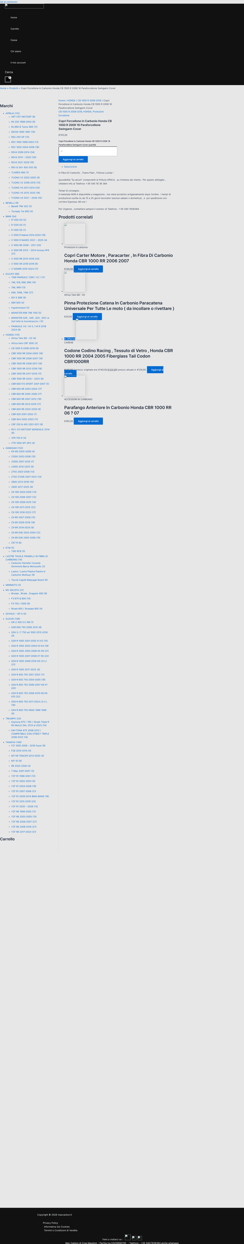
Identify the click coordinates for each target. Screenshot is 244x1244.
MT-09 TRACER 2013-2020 (27, 755)
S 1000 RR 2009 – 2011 (26, 245)
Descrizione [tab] (70, 166)
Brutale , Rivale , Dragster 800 (29, 593)
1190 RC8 (18, 551)
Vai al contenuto (8, 1)
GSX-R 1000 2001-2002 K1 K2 (29, 640)
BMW (11, 216)
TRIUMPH (13, 718)
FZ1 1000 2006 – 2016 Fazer (28, 745)
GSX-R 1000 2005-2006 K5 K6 (30, 650)
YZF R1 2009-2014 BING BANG (30, 796)
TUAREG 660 (20, 172)
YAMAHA (14, 742)
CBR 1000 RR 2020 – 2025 (27, 378)
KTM (10, 547)
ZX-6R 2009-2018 (23, 522)
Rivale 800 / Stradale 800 (27, 608)
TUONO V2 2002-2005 (25, 177)
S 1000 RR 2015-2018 (25, 258)
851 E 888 (18, 297)
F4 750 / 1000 (20, 603)
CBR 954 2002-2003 (24, 419)
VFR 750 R (18, 437)
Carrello (15, 28)
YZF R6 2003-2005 (24, 816)
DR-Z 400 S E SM (22, 622)
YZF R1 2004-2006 (23, 786)
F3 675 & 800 (21, 598)
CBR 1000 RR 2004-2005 (27, 353)
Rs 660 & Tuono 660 (24, 126)
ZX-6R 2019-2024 (22, 527)
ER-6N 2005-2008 (23, 451)
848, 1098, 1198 (22, 292)
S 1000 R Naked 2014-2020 (28, 235)
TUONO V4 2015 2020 (25, 192)
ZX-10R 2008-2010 (23, 502)
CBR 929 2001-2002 (24, 414)
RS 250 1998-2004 (23, 121)
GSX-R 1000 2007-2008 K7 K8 (30, 656)
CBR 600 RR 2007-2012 (26, 399)
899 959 (17, 302)
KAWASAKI (14, 448)
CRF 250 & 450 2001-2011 (27, 424)
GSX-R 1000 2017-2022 (25, 669)
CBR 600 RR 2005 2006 (26, 394)
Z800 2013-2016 (22, 481)
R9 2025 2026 (21, 765)
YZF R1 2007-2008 (23, 791)
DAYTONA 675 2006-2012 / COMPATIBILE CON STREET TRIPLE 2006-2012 (30, 734)
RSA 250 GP (20, 137)
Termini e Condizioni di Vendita (60, 1230)
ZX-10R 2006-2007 (23, 497)
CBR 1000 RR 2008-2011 (26, 363)
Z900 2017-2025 (22, 486)
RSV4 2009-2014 (23, 152)
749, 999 (18, 287)
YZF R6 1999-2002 (23, 811)
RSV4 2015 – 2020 (23, 157)
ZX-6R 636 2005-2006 (25, 537)
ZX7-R (16, 542)
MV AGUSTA (15, 590)
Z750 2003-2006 (22, 471)
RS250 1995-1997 (23, 131)
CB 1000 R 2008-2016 (25, 348)
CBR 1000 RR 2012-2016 (26, 368)
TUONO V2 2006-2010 (25, 182)
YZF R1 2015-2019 (23, 801)
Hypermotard (20, 307)
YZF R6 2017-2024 (23, 831)
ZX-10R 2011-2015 (23, 507)
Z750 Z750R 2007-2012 (26, 476)
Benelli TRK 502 (21, 206)
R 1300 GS (18, 230)
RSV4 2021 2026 (22, 162)
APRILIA (13, 113)
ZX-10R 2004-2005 (23, 492)
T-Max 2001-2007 (22, 771)
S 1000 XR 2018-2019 (24, 263)
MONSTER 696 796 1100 (26, 312)
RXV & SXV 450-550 (24, 167)
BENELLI (12, 202)
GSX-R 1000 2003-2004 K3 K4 (30, 645)
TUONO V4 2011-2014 (25, 187)
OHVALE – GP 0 (16, 613)
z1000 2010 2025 (22, 466)
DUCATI (12, 273)
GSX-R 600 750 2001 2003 (27, 674)
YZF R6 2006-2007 (24, 821)
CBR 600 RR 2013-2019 (26, 404)
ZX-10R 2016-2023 (23, 512)
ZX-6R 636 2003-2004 (25, 532)
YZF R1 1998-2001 (23, 776)
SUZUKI (13, 618)
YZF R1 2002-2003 (23, 781)
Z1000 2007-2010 (22, 461)
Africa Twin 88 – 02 (23, 338)
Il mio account (18, 62)
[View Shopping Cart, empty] (8, 79)
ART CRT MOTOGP (23, 116)
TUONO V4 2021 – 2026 (26, 197)
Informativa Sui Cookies (57, 1226)
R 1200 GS (18, 219)
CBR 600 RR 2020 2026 (26, 409)
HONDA (13, 334)
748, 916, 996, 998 (23, 282)
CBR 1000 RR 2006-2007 (27, 358)
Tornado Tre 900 (22, 211)
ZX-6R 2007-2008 (23, 517)
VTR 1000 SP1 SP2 (23, 443)
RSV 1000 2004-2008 (25, 147)
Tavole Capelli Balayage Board (29, 579)
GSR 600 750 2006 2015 (26, 627)
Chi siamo (16, 51)
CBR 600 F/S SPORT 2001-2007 (30, 383)
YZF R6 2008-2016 (24, 826)
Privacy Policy (50, 1222)
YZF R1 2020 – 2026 (24, 806)
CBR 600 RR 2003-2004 (26, 388)
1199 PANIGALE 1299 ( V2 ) (28, 277)
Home (14, 17)
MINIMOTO (13, 585)
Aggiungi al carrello (73, 159)
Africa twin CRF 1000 (24, 343)
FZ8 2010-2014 (21, 750)
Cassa (14, 40)
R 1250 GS (18, 224)
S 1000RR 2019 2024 (24, 268)
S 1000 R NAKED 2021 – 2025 (29, 240)
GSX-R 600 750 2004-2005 (28, 679)
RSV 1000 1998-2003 (24, 142)
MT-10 (16, 760)
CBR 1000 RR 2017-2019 (26, 373)
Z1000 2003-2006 (23, 456)
